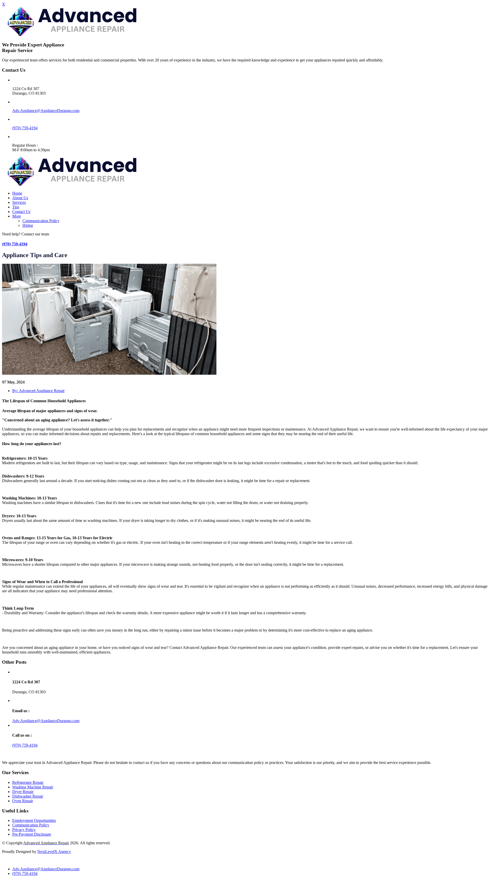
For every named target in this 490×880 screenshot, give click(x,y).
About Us (20, 198)
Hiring (27, 225)
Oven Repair (22, 801)
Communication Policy (40, 221)
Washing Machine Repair (32, 787)
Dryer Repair (22, 791)
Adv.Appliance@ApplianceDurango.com (45, 110)
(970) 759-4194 (25, 128)
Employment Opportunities (34, 820)
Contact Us (21, 211)
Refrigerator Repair (27, 782)
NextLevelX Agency (54, 851)
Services (19, 202)
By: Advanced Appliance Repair (38, 390)
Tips (15, 207)
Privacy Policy (24, 829)
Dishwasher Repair (27, 796)
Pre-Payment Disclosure (31, 834)
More (16, 216)
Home (17, 193)
